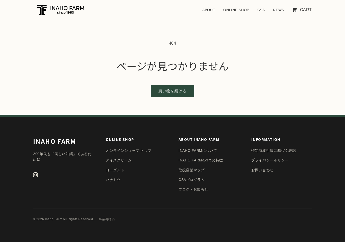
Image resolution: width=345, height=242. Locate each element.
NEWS (278, 10)
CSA (261, 10)
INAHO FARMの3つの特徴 (201, 160)
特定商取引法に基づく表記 (273, 150)
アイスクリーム (119, 160)
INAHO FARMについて (198, 150)
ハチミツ (113, 180)
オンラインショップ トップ (129, 150)
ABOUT (208, 10)
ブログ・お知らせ (193, 189)
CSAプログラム (192, 180)
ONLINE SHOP (236, 10)
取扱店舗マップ (192, 170)
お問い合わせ (262, 170)
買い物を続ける (172, 91)
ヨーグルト (115, 170)
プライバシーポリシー (269, 160)
